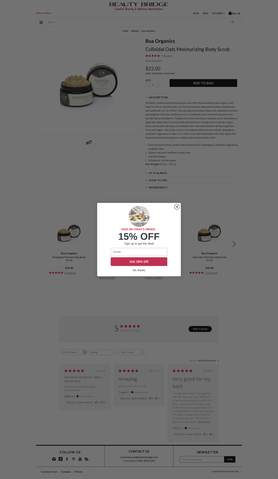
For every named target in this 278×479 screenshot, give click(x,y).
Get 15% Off (139, 261)
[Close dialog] (177, 206)
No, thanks (139, 270)
